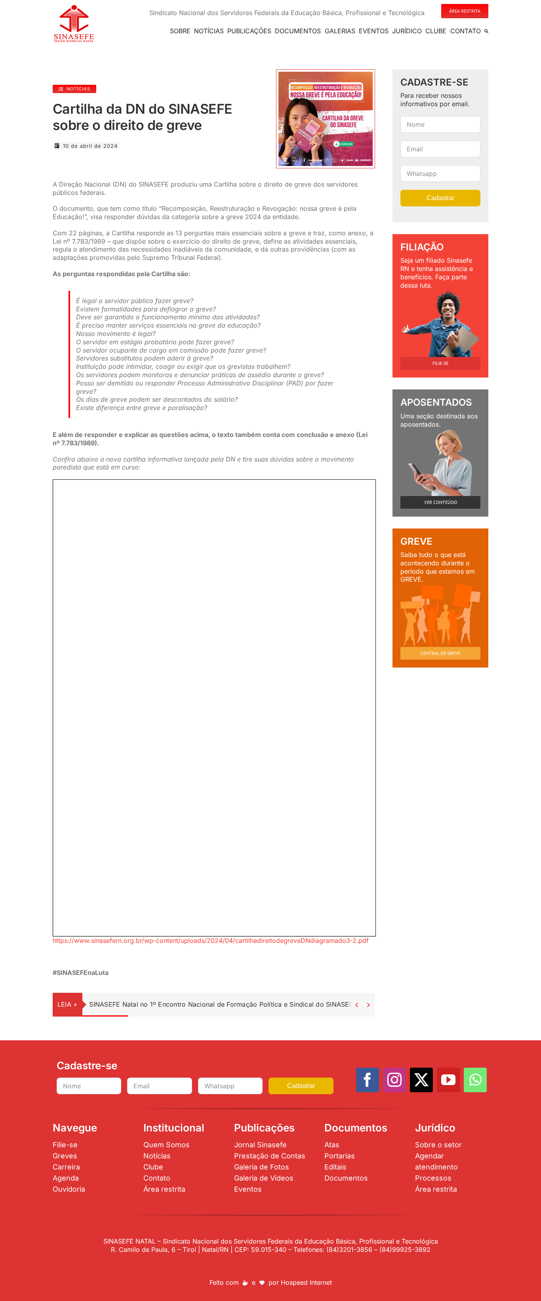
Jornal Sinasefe (260, 1145)
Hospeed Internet (306, 1282)
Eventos (248, 1189)
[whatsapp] (475, 1080)
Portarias (339, 1156)
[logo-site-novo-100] (74, 7)
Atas (331, 1145)
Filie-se (65, 1145)
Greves (65, 1156)
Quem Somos (166, 1145)
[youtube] (448, 1080)
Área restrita (164, 1189)
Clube (153, 1167)
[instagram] (394, 1080)
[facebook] (367, 1080)
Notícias (157, 1156)
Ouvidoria (69, 1189)
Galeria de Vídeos (263, 1178)
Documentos (346, 1178)
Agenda (66, 1178)
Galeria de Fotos (261, 1167)
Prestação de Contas (269, 1156)
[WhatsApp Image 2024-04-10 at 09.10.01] (325, 75)
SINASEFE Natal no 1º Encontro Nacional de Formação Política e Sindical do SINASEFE (223, 1004)
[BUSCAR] (486, 31)
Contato (156, 1178)
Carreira (66, 1167)
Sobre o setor (438, 1145)
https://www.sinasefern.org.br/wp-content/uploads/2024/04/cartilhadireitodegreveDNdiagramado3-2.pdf (211, 940)
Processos (433, 1178)
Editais (335, 1167)
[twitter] (421, 1080)
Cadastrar (440, 198)
